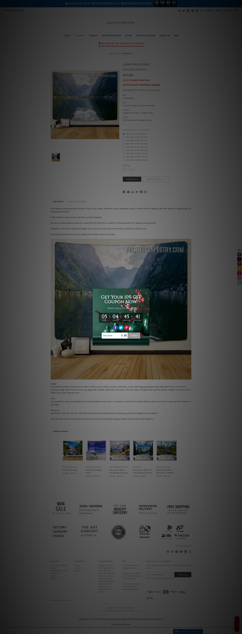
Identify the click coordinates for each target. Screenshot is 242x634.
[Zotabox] (147, 343)
